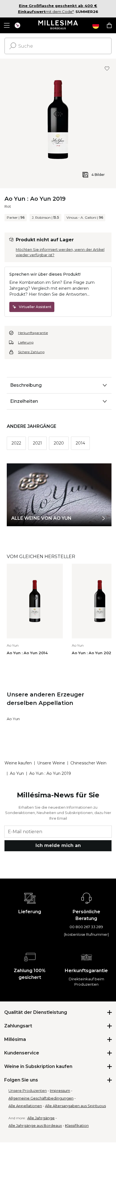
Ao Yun (13, 718)
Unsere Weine (51, 763)
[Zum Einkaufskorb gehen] (109, 25)
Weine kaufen (18, 763)
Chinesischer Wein (88, 763)
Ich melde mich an (58, 845)
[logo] (58, 25)
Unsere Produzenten (27, 1090)
